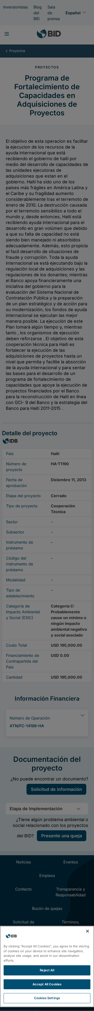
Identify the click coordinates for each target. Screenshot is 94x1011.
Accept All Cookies (47, 984)
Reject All (47, 970)
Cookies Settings (47, 998)
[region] (47, 966)
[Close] (87, 931)
